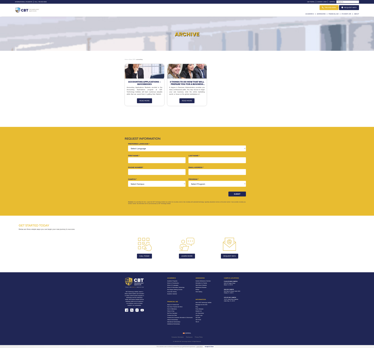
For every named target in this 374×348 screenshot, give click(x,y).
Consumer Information (178, 337)
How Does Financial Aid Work (174, 306)
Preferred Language (139, 143)
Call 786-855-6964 (40, 2)
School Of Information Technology (175, 287)
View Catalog (199, 291)
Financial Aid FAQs (172, 315)
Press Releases (199, 309)
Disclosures (189, 337)
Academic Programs (172, 281)
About (356, 14)
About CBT (132, 59)
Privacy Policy (199, 337)
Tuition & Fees (170, 311)
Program (193, 179)
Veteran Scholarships (172, 319)
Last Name (194, 155)
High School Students (201, 285)
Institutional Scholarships (173, 324)
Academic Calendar (172, 293)
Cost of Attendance (172, 309)
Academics (309, 14)
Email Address (196, 167)
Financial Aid (334, 14)
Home (126, 59)
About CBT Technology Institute (203, 302)
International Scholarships (173, 321)
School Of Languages (172, 285)
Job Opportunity (200, 313)
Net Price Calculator (172, 313)
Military (197, 289)
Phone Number (135, 167)
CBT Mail (198, 317)
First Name (134, 155)
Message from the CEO (201, 304)
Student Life (346, 14)
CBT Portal (311, 2)
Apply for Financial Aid (173, 304)
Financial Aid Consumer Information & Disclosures (180, 317)
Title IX (197, 321)
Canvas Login (322, 2)
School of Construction (173, 283)
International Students (23, 2)
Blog (197, 306)
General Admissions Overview (203, 281)
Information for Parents (201, 283)
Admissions (321, 14)
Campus (132, 179)
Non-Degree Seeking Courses (174, 289)
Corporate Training (172, 291)
